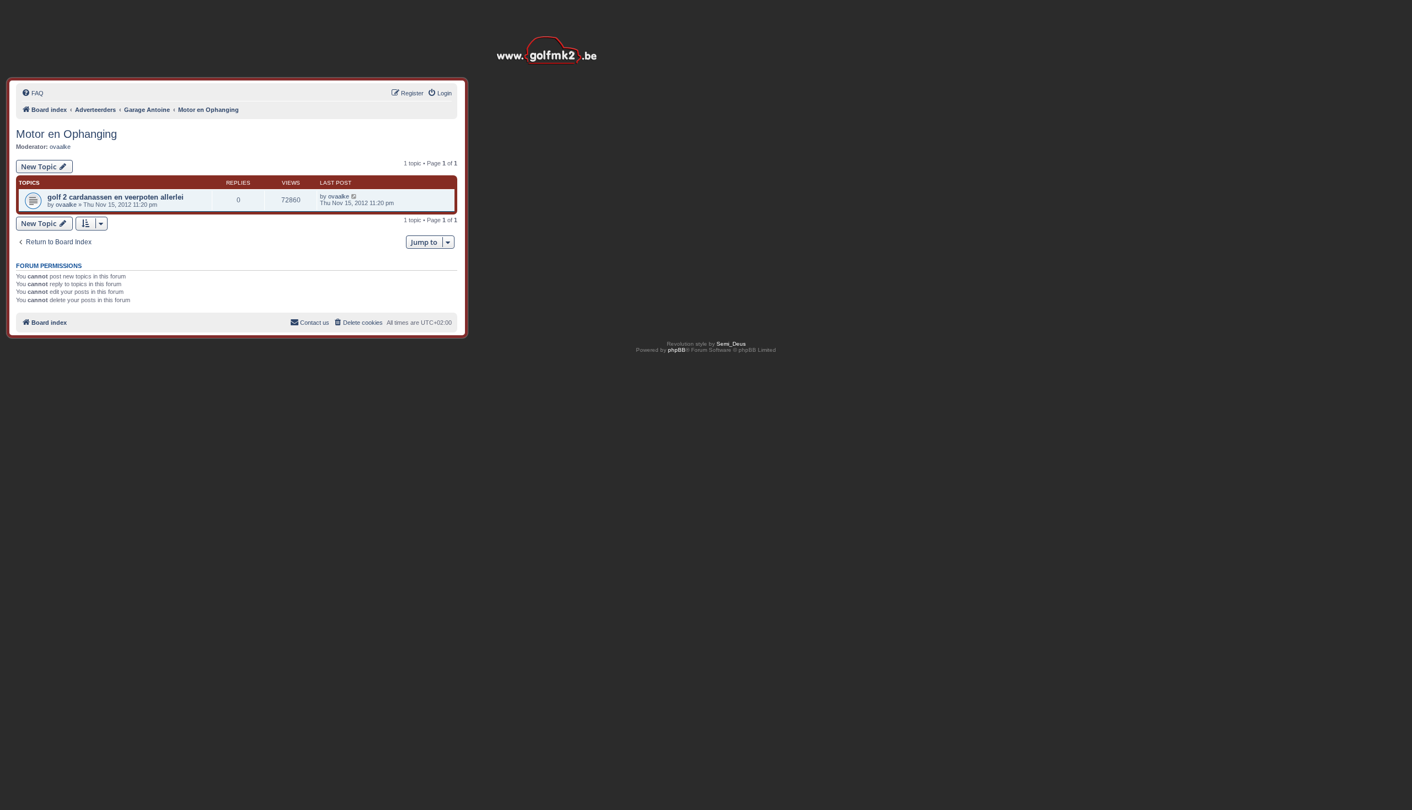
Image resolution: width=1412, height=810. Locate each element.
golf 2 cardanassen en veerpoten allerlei (115, 197)
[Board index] (549, 33)
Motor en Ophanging (66, 134)
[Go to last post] (354, 196)
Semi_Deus (731, 344)
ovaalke (60, 146)
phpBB (677, 350)
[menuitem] (33, 93)
